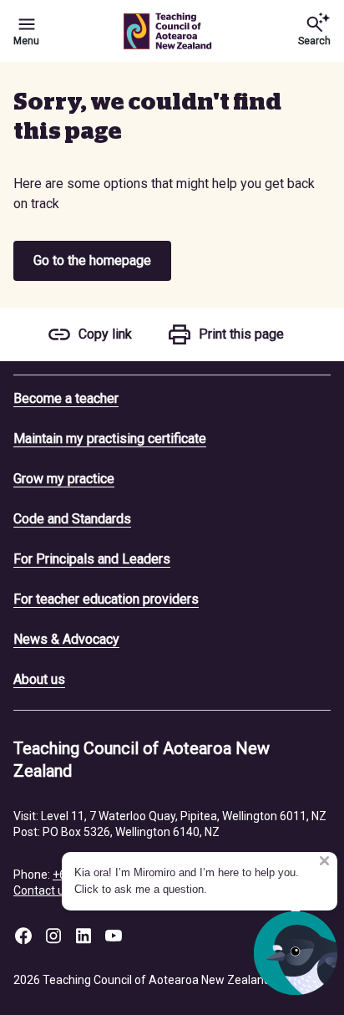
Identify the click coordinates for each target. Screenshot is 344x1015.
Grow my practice (63, 479)
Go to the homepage (92, 260)
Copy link (105, 334)
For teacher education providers (106, 599)
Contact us (41, 890)
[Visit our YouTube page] (114, 936)
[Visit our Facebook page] (23, 936)
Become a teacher (66, 398)
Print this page (241, 334)
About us (39, 679)
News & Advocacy (66, 639)
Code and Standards (72, 519)
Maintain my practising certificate (109, 438)
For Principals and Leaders (91, 559)
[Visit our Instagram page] (53, 936)
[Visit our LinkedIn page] (83, 936)
